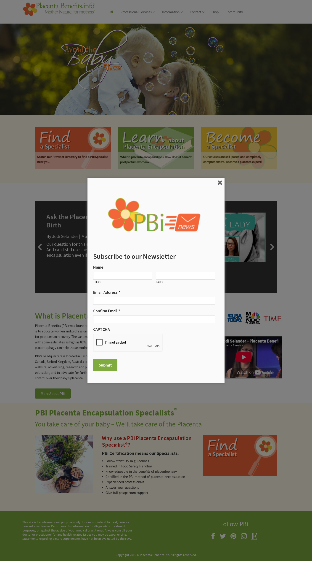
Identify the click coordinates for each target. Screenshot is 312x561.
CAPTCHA (101, 329)
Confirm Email (106, 310)
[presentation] (128, 343)
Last (159, 282)
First (96, 282)
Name (98, 267)
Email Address (106, 292)
